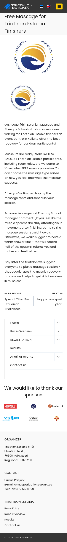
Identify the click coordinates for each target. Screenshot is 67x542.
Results (15, 348)
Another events (21, 356)
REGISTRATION (20, 340)
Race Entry (11, 508)
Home (14, 323)
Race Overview (21, 331)
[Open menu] (59, 6)
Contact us (18, 365)
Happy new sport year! (50, 299)
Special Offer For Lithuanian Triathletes (16, 301)
